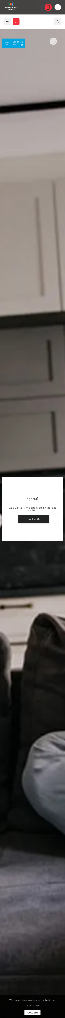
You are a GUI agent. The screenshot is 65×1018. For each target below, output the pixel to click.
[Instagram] (14, 319)
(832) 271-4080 (17, 312)
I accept (32, 1012)
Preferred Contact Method (28, 385)
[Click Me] (48, 7)
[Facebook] (8, 319)
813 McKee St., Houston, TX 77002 (29, 305)
